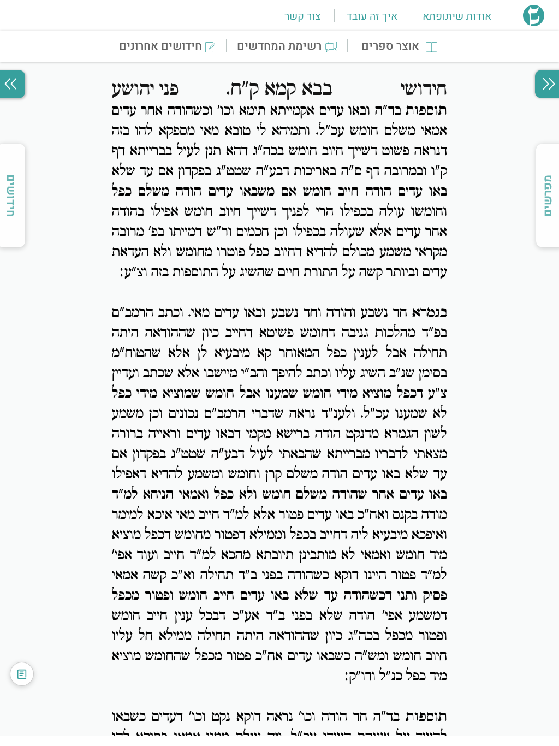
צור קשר (302, 16)
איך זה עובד (372, 16)
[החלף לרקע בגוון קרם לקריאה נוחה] (22, 674)
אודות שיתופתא (457, 16)
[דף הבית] (533, 22)
